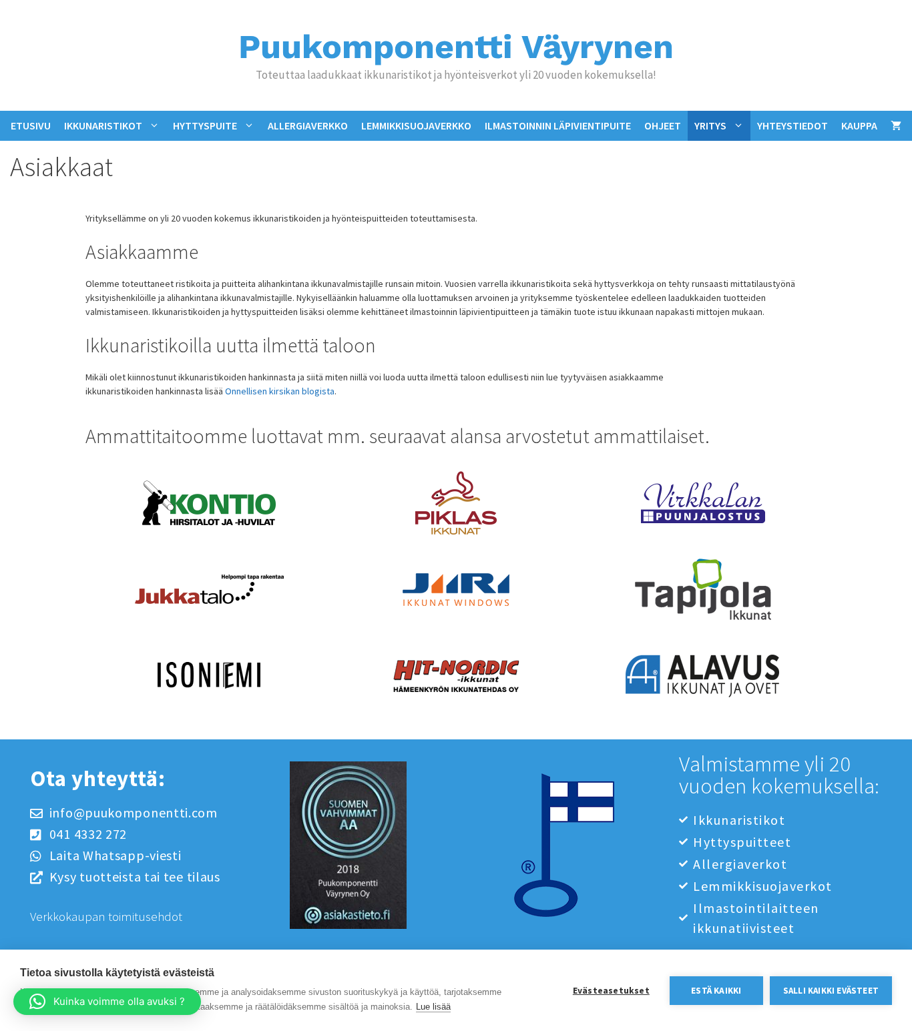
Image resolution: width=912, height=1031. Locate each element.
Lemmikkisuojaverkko (416, 125)
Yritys (710, 125)
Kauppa (859, 125)
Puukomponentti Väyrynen (456, 46)
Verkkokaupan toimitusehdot (106, 916)
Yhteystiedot (792, 125)
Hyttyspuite (205, 125)
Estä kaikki (716, 990)
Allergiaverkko (308, 125)
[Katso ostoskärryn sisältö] (896, 126)
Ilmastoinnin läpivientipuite (558, 125)
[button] (107, 1001)
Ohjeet (662, 125)
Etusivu (31, 125)
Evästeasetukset (611, 990)
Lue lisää (433, 1007)
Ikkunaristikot (103, 125)
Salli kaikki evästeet (831, 990)
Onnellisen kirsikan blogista (279, 391)
